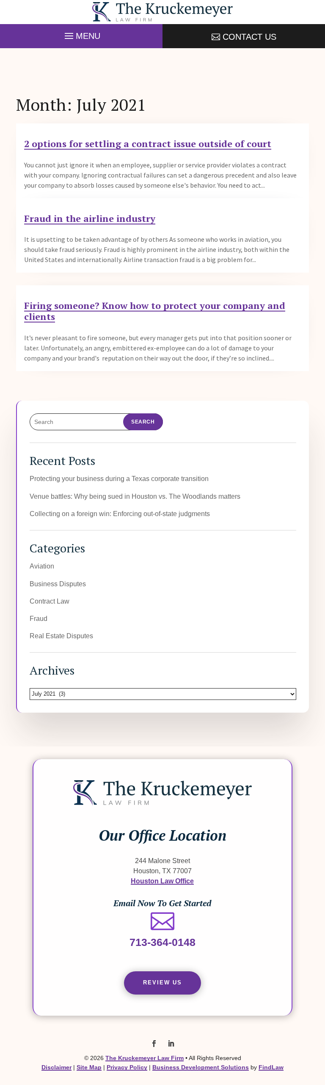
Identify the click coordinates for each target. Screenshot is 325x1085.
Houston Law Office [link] (162, 881)
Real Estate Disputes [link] (61, 636)
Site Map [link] (89, 1067)
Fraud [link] (38, 618)
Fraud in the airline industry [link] (89, 218)
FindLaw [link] (271, 1067)
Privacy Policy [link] (127, 1067)
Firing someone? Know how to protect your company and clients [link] (154, 310)
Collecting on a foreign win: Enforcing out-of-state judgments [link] (120, 513)
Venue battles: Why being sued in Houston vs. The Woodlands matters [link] (135, 496)
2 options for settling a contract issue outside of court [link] (147, 143)
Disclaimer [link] (56, 1067)
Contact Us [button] (249, 36)
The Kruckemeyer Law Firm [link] (144, 1058)
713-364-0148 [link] (162, 942)
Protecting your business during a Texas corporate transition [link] (119, 478)
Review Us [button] (162, 983)
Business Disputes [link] (58, 584)
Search (142, 422)
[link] (162, 12)
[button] (81, 34)
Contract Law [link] (49, 601)
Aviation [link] (42, 566)
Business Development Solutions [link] (200, 1067)
